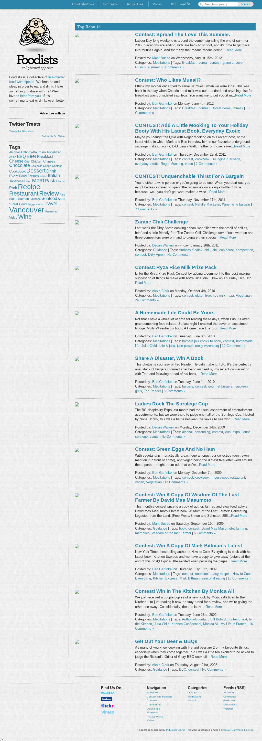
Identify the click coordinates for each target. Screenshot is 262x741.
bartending (202, 432)
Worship (192, 700)
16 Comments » (239, 578)
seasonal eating (213, 578)
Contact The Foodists (159, 696)
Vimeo (108, 712)
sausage (35, 198)
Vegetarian (51, 211)
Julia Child (149, 346)
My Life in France (233, 624)
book (182, 528)
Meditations (161, 63)
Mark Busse (161, 58)
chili (207, 250)
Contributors (154, 704)
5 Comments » (205, 533)
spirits (154, 436)
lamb (27, 181)
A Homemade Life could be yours (175, 312)
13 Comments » (176, 482)
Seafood (49, 198)
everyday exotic (147, 164)
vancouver (26, 210)
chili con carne (223, 250)
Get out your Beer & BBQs (166, 641)
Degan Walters (163, 245)
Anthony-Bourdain (33, 152)
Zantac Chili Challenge (161, 221)
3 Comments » (174, 391)
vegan (139, 482)
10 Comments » (233, 346)
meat (38, 180)
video (13, 217)
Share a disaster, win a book (169, 358)
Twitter (108, 692)
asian (12, 156)
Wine (25, 216)
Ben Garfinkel (162, 103)
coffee (47, 165)
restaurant (23, 193)
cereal (203, 63)
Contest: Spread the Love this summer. (182, 34)
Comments (229, 696)
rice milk (219, 295)
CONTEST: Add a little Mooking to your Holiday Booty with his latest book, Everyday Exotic (191, 128)
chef (27, 161)
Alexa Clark (160, 291)
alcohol (14, 152)
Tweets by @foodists (21, 131)
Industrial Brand (175, 729)
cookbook (17, 171)
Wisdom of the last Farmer (171, 533)
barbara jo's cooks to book (201, 341)
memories (142, 533)
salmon (23, 199)
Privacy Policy (155, 716)
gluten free (203, 295)
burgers (187, 386)
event (13, 176)
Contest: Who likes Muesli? (168, 80)
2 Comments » (206, 164)
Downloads (153, 708)
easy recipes (221, 574)
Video (150, 720)
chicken (36, 161)
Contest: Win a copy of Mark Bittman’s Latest (188, 545)
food (23, 176)
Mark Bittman (190, 578)
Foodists (37, 61)
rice (62, 194)
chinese (49, 161)
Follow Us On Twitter (54, 136)
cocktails (36, 165)
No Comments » (179, 254)
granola (228, 63)
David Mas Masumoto (217, 528)
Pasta (51, 180)
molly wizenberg (207, 346)
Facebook (106, 699)
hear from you (30, 96)
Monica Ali (211, 624)
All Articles (229, 692)
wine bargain (241, 204)
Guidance (160, 250)
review (49, 193)
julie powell (185, 346)
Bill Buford (218, 619)
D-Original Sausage (226, 159)
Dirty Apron (156, 254)
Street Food (18, 204)
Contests (152, 700)
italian (54, 175)
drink (51, 171)
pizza (61, 181)
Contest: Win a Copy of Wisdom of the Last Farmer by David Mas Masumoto (187, 497)
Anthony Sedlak (190, 250)
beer (31, 156)
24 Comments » (147, 300)
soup (61, 198)
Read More (234, 50)
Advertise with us (53, 113)
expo (236, 432)
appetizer (54, 152)
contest (57, 165)
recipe (29, 187)
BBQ (21, 156)
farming (241, 528)
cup (228, 432)
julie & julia (167, 346)
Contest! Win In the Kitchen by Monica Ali (184, 591)
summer (154, 67)
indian (43, 176)
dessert (36, 170)
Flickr (108, 705)
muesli (238, 108)
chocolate (19, 165)
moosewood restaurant (228, 477)
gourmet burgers (220, 386)
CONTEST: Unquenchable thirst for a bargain (189, 176)
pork (13, 188)
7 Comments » (146, 209)
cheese (16, 161)
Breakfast (45, 156)
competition (244, 250)
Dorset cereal (221, 108)
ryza (230, 295)
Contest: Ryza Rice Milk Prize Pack (176, 267)
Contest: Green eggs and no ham (175, 449)
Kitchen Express (165, 578)
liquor (245, 432)
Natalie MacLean (207, 204)
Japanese (16, 181)
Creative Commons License (237, 729)
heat (244, 619)
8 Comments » (173, 67)
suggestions (35, 204)
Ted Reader (152, 391)
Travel (50, 203)
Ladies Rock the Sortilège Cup (171, 403)
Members (152, 712)
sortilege (141, 436)
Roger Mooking (172, 164)
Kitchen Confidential (186, 624)
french (33, 176)
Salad (13, 198)
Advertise (152, 692)
